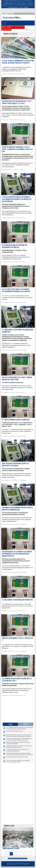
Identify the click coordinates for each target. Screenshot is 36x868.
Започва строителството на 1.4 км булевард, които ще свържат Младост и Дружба (19, 739)
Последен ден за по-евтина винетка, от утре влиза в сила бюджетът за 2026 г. (16, 102)
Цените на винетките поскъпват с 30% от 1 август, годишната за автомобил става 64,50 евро (17, 149)
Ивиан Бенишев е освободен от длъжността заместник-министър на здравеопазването (18, 735)
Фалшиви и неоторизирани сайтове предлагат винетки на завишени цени (17, 509)
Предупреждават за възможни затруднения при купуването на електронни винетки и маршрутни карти (17, 554)
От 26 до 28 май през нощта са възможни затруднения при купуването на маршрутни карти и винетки (16, 199)
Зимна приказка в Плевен (11, 848)
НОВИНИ (4, 13)
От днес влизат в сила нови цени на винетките (17, 600)
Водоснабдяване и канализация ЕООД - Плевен (13, 27)
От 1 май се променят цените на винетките (16, 420)
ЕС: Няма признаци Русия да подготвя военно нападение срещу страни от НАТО (19, 728)
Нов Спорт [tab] (25, 724)
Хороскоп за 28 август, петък (14, 731)
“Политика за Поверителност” (14, 5)
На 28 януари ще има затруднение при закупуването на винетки (14, 246)
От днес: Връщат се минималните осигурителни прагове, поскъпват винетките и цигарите (18, 62)
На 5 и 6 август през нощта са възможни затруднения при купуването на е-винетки (16, 290)
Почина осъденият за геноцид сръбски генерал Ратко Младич (17, 750)
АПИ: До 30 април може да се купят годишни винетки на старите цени (17, 378)
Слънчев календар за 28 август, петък (17, 757)
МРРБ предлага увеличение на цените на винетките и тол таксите (15, 464)
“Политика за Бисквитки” (27, 5)
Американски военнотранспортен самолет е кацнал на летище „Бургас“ (19, 746)
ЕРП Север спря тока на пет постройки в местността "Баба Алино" (18, 761)
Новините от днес (29, 29)
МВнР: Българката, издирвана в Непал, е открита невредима (18, 742)
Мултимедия (10, 13)
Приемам (26, 7)
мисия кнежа (6, 29)
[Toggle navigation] (5, 23)
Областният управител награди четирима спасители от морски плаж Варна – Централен (19, 753)
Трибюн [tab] (10, 724)
